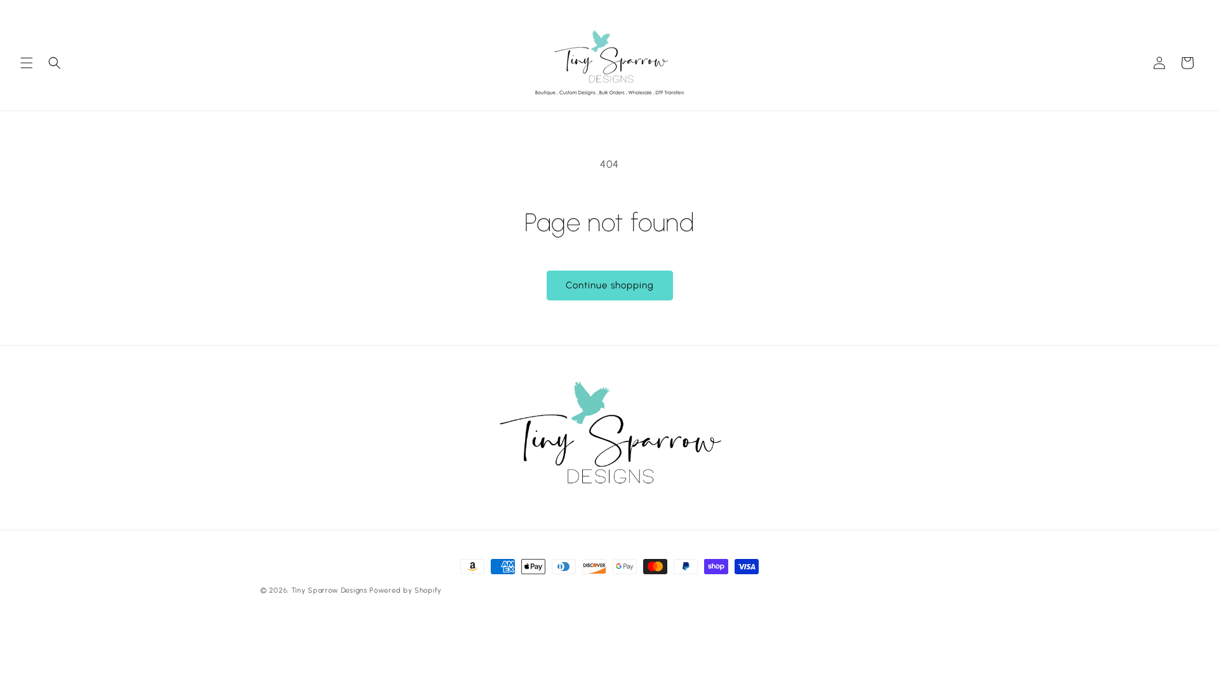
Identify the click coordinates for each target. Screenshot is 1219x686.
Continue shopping (610, 285)
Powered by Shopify (406, 590)
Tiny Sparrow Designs (329, 590)
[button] (27, 63)
